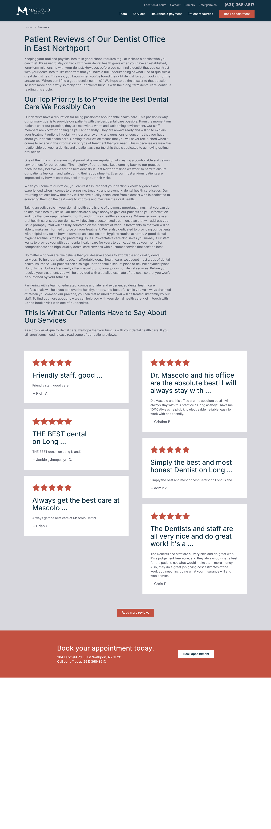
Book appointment (196, 654)
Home (28, 27)
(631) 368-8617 (94, 661)
